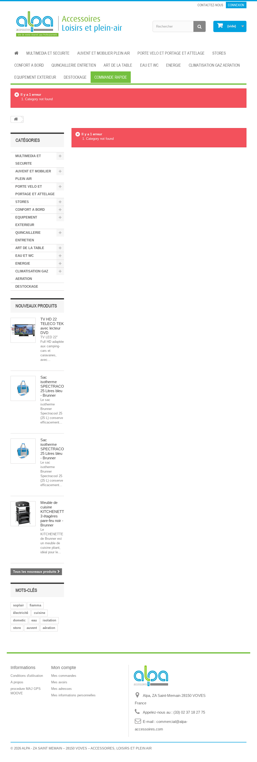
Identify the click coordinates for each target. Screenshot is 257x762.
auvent (32, 628)
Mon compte (63, 667)
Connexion (236, 5)
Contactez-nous (210, 5)
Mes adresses (61, 689)
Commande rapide (110, 77)
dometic (19, 620)
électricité (20, 613)
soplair (18, 605)
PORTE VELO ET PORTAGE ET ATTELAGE (171, 53)
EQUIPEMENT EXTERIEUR (35, 77)
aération (49, 628)
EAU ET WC (149, 65)
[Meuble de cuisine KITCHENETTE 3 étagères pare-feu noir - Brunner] (23, 513)
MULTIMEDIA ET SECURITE (48, 53)
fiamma (35, 605)
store (17, 628)
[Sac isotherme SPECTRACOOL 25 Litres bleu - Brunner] (23, 388)
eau (34, 620)
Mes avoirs (59, 682)
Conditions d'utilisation (27, 676)
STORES (219, 53)
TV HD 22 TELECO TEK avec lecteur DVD (52, 326)
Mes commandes (63, 676)
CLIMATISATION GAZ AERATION (214, 65)
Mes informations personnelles (73, 695)
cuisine (39, 613)
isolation (49, 620)
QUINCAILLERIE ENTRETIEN (73, 65)
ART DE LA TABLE (118, 65)
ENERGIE (173, 65)
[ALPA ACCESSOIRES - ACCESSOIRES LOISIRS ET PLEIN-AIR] (68, 24)
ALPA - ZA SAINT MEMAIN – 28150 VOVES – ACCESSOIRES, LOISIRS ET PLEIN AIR (87, 748)
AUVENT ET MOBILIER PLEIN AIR (103, 53)
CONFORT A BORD (29, 65)
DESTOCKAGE (75, 77)
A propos (17, 682)
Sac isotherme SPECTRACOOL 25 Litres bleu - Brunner (54, 386)
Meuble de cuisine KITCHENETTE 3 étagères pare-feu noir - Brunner (53, 513)
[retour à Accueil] (16, 119)
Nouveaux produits (36, 305)
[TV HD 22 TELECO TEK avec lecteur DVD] (23, 330)
